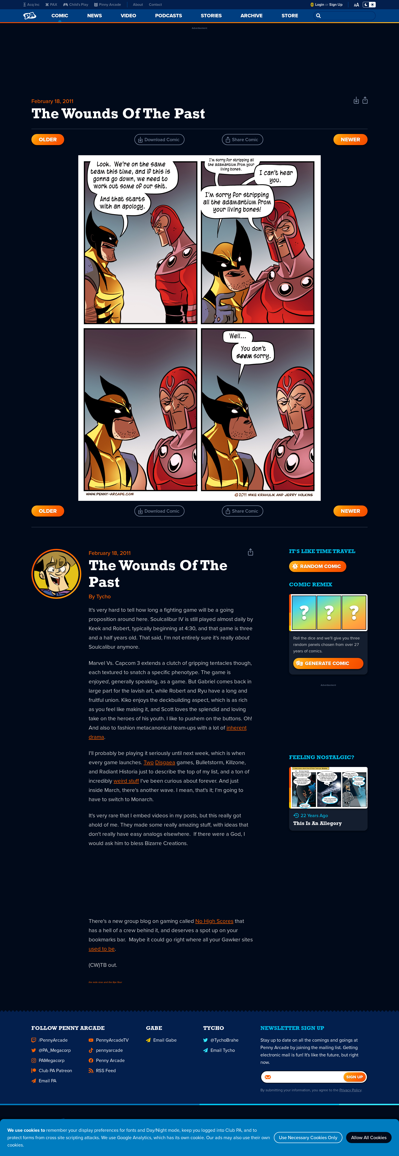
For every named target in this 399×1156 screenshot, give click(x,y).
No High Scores (214, 921)
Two (149, 762)
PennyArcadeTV (112, 1040)
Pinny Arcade (110, 4)
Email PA (47, 1080)
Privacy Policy (350, 1090)
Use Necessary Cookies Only (308, 1137)
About (138, 4)
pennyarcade (109, 1050)
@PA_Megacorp (55, 1050)
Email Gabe (165, 1040)
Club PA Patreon (55, 1070)
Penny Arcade (110, 1060)
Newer (350, 139)
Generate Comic (327, 663)
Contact (155, 4)
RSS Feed (106, 1070)
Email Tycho (223, 1050)
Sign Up (335, 4)
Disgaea (165, 762)
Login (319, 4)
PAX (53, 4)
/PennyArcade (53, 1040)
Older (48, 139)
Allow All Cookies (369, 1137)
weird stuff (126, 781)
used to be (102, 949)
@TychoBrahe (225, 1040)
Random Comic (320, 566)
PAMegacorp (51, 1060)
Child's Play (78, 4)
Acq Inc (33, 4)
